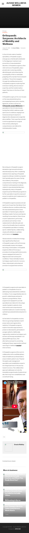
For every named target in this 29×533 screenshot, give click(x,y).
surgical (18, 345)
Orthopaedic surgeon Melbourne (12, 106)
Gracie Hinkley (16, 48)
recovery (15, 234)
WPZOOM (17, 529)
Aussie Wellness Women (16, 4)
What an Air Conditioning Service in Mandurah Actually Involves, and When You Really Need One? (14, 476)
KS (4, 437)
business (4, 32)
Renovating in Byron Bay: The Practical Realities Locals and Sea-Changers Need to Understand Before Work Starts (14, 505)
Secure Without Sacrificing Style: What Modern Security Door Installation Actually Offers (14, 491)
